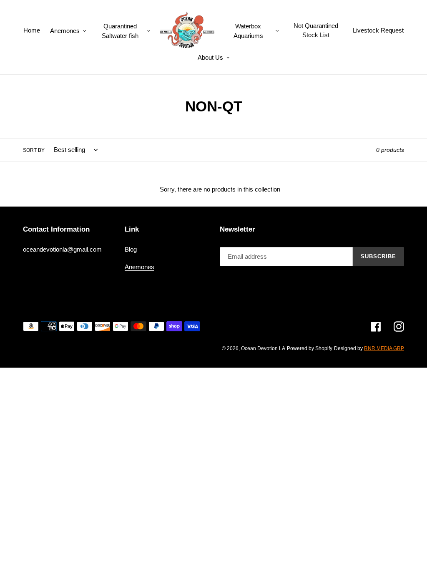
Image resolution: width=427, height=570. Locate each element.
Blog (131, 249)
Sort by (34, 150)
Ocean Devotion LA (263, 348)
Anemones (139, 266)
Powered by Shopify (309, 348)
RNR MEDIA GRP (384, 348)
